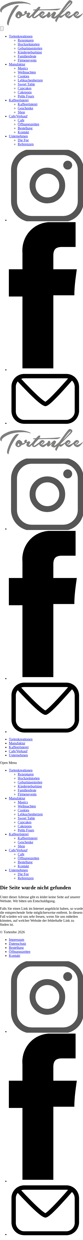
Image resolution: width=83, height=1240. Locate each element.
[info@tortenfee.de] (46, 423)
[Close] (2, 28)
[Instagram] (46, 220)
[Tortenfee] (41, 24)
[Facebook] (46, 370)
